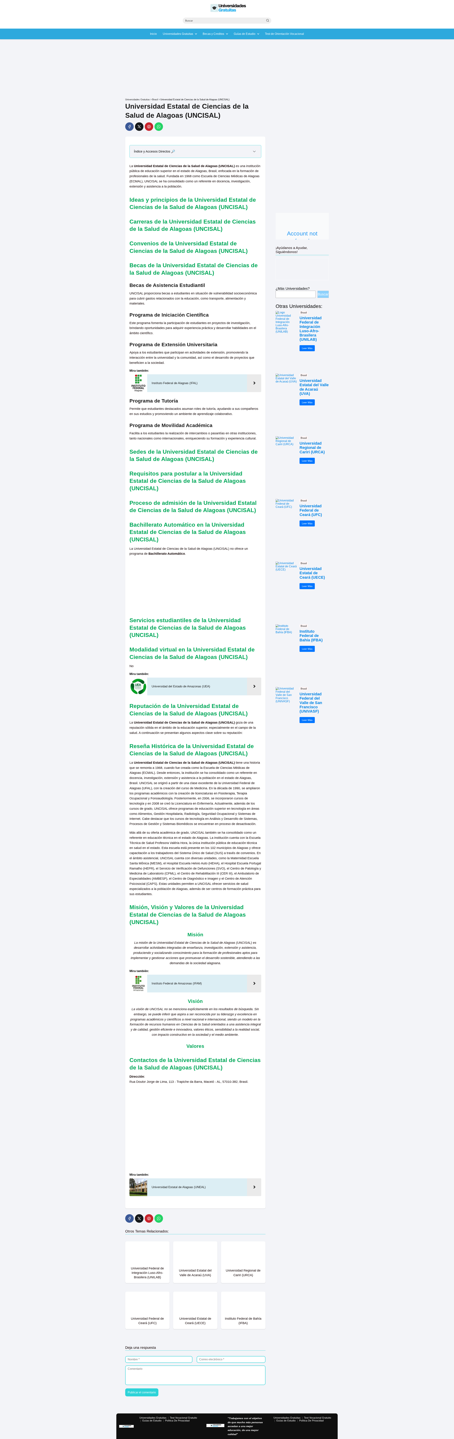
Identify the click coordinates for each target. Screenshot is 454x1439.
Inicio (153, 33)
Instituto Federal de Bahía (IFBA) (311, 635)
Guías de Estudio (244, 33)
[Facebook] (129, 126)
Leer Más (307, 348)
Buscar (323, 294)
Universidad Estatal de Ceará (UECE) (312, 573)
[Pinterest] (149, 126)
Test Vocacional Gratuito (183, 1417)
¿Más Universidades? (293, 288)
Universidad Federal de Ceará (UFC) (311, 510)
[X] (139, 126)
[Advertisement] (227, 69)
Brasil (304, 312)
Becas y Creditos (213, 33)
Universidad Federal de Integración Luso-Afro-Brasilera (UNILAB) (311, 329)
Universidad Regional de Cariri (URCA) (312, 447)
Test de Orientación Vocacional (284, 33)
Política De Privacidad (177, 1420)
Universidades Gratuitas (178, 33)
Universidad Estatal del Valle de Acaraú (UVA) (314, 387)
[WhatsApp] (158, 126)
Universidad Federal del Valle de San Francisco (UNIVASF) (311, 702)
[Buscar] (267, 20)
